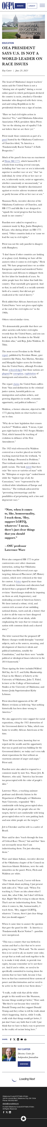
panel (4, 139)
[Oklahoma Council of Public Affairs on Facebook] (4, 1112)
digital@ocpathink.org (11, 1104)
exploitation (30, 373)
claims (16, 383)
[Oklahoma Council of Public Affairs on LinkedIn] (10, 1112)
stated (28, 466)
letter (18, 581)
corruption (18, 373)
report (5, 355)
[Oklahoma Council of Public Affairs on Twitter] (7, 1112)
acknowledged (15, 369)
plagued (6, 373)
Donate (20, 6)
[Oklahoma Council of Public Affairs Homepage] (8, 5)
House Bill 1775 (12, 160)
